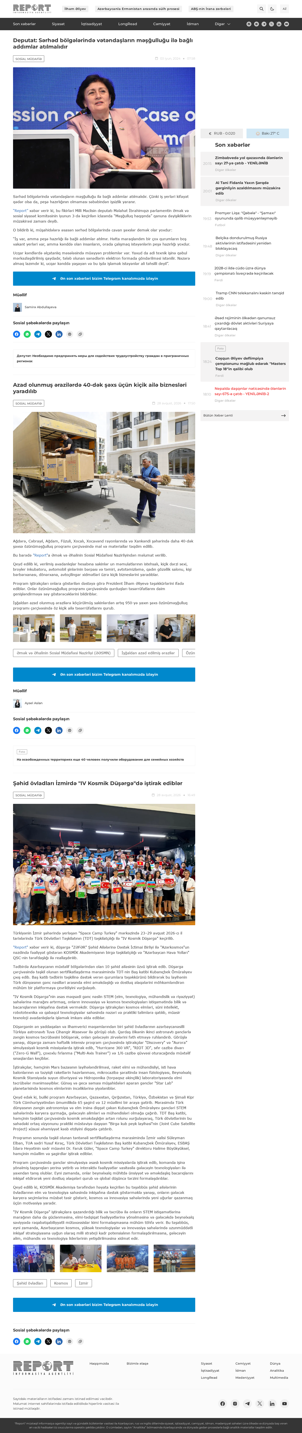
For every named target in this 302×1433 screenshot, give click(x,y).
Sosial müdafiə (28, 59)
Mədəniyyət (244, 1378)
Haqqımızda (99, 1363)
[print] (69, 334)
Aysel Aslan (34, 703)
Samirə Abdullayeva (40, 307)
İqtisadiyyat (210, 1371)
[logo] (32, 8)
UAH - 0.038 (224, 133)
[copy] (80, 334)
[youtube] (286, 24)
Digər (220, 24)
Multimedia (279, 1378)
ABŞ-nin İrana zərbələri (211, 9)
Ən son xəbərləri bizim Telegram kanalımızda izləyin (109, 278)
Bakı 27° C (270, 133)
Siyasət (206, 1363)
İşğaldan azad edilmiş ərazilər (148, 653)
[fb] (249, 24)
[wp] (27, 334)
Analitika (277, 1371)
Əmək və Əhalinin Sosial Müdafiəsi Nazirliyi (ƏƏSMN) (64, 653)
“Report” (20, 210)
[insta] (256, 24)
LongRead (209, 1378)
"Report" (40, 555)
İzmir (83, 1283)
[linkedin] (279, 24)
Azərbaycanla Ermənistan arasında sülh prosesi (138, 9)
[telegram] (264, 24)
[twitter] (271, 24)
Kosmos (61, 1283)
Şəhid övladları (30, 1283)
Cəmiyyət (243, 1363)
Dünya (275, 1363)
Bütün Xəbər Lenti (218, 415)
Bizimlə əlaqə (137, 1363)
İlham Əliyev (75, 9)
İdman (240, 1371)
